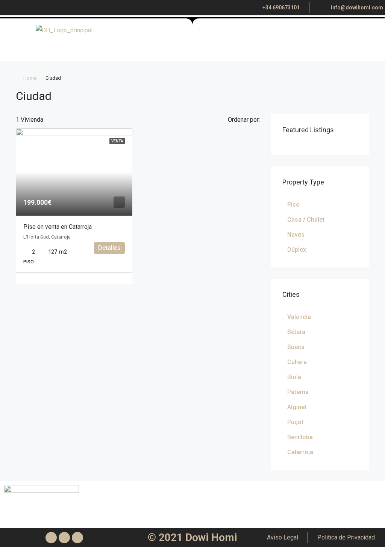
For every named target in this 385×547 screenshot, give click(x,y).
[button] (257, 44)
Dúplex (296, 249)
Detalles (109, 247)
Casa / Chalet (305, 219)
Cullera (297, 362)
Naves (296, 234)
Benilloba (300, 437)
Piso (293, 204)
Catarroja (300, 452)
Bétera (296, 331)
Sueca (296, 347)
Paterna (298, 392)
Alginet (296, 407)
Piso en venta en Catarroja (57, 226)
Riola (294, 377)
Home (29, 78)
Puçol (295, 422)
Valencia (299, 316)
